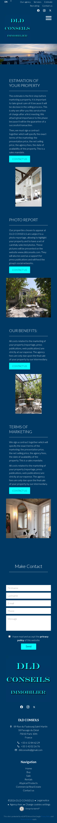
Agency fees (16, 804)
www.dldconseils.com (29, 252)
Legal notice (43, 800)
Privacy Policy (45, 816)
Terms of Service (26, 819)
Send (28, 646)
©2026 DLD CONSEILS (21, 800)
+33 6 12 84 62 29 (30, 742)
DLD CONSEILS (28, 720)
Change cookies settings (38, 804)
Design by (32, 808)
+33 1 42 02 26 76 (30, 746)
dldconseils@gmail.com (30, 749)
